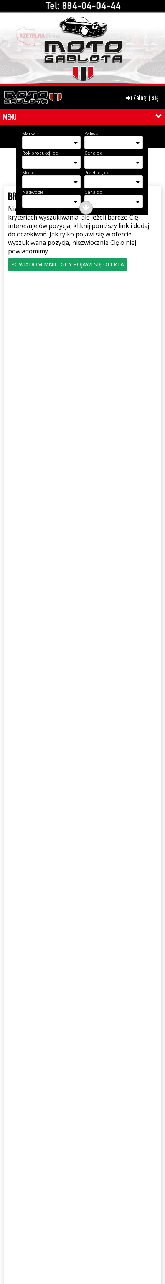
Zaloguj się (145, 97)
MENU (9, 116)
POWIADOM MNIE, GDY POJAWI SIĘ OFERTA (67, 264)
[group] (82, 45)
